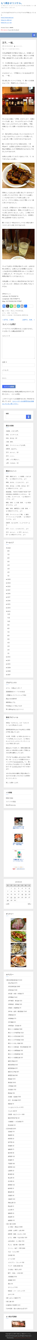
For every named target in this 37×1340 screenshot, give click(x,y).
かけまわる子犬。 (19, 762)
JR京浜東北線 (19, 310)
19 (25, 894)
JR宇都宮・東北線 (13, 1001)
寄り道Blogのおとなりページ (15, 709)
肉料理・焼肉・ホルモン (15, 1234)
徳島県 (10, 1213)
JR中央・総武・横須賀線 (15, 1011)
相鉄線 (10, 1104)
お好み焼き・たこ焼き (14, 1241)
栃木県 (10, 1153)
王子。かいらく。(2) (12, 452)
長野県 (10, 1167)
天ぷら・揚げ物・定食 (14, 1245)
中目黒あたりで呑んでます (14, 706)
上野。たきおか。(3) (12, 463)
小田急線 (10, 1086)
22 (11, 897)
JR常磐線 (11, 997)
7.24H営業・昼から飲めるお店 (15, 1308)
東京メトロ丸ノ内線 (14, 1043)
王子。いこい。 (10, 456)
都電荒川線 (25, 315)
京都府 (10, 1195)
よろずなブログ (17, 766)
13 (29, 891)
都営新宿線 (11, 1068)
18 (22, 894)
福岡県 (10, 1220)
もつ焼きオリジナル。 (12, 3)
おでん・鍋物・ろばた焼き (9, 313)
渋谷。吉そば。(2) (11, 438)
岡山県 (10, 1206)
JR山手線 (11, 983)
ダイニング (11, 1287)
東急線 (10, 1079)
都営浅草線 (11, 1065)
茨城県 (10, 1160)
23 (15, 897)
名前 (4, 362)
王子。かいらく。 (11, 532)
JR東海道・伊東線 (13, 1004)
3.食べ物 (8, 1224)
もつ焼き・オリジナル (19, 757)
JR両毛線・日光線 (13, 1025)
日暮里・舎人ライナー (14, 1114)
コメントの (11, 801)
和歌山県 (10, 1202)
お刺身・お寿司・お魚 (14, 1230)
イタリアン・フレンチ (14, 1262)
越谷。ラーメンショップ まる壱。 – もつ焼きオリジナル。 (18, 517)
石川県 (10, 1181)
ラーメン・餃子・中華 (14, 1248)
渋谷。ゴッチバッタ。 (12, 434)
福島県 (10, 1149)
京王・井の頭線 (12, 1100)
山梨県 (10, 1170)
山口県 (10, 1210)
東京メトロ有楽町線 (14, 1054)
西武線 (10, 1093)
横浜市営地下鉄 (12, 1118)
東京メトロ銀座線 (13, 1029)
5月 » (29, 904)
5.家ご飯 (8, 1301)
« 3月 (7, 904)
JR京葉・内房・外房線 (15, 993)
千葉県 (10, 1163)
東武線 (10, 1082)
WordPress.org (10, 805)
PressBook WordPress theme (22, 1337)
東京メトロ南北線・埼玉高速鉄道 (11, 315)
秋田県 (10, 1138)
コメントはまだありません (11, 49)
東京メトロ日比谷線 (14, 1036)
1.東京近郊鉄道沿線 (12, 980)
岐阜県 (10, 1188)
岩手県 (10, 1142)
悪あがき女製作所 (11, 699)
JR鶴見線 (11, 1015)
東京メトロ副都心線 (14, 1057)
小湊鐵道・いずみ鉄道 (14, 1121)
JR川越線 (11, 1022)
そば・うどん (12, 1252)
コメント (6, 336)
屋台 (9, 1284)
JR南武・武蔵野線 (13, 1008)
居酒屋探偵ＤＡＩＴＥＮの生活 (15, 691)
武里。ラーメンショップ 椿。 (15, 514)
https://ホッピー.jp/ (6, 22)
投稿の (9, 798)
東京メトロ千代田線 (14, 1040)
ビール (10, 1259)
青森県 (10, 1135)
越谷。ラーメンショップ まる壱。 (16, 445)
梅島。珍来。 (10, 502)
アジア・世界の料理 (14, 1266)
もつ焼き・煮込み (9, 310)
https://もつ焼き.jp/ (6, 20)
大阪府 (10, 1199)
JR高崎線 (11, 1018)
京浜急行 (10, 1089)
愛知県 (10, 1192)
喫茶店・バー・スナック (15, 1291)
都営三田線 (11, 1061)
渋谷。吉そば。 (10, 486)
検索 (7, 413)
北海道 (10, 1131)
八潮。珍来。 (10, 442)
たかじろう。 (19, 46)
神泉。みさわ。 (10, 482)
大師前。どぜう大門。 (12, 431)
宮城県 (10, 1146)
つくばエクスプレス (14, 1107)
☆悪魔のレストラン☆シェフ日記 (16, 695)
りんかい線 (11, 1111)
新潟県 (10, 1174)
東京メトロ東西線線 (14, 1050)
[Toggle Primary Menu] (34, 35)
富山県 (10, 1178)
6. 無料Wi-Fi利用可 (12, 1305)
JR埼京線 (11, 990)
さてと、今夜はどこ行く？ (14, 688)
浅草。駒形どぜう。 (12, 476)
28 (8, 900)
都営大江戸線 (12, 1072)
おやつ (10, 1294)
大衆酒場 (10, 1277)
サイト (4, 378)
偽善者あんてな (10, 702)
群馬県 (10, 1156)
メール (5, 370)
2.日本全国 (9, 1128)
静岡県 (10, 1185)
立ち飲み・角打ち (13, 1269)
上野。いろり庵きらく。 (13, 459)
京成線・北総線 (12, 1097)
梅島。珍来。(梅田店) (12, 508)
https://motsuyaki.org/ (7, 17)
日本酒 (10, 1255)
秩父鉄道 (10, 1125)
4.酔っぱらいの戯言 (12, 1298)
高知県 (10, 1217)
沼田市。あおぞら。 (12, 449)
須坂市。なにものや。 (12, 523)
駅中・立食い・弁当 (14, 1273)
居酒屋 (10, 1280)
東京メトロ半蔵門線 (14, 1033)
